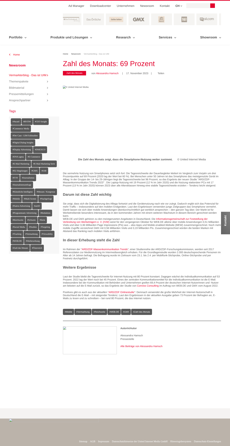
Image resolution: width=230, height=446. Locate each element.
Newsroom (147, 6)
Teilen (159, 73)
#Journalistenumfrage (22, 184)
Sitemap (83, 441)
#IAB (44, 170)
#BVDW (27, 121)
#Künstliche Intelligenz (23, 192)
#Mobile (16, 199)
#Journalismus (28, 177)
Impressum (103, 441)
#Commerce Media (21, 128)
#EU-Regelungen (20, 170)
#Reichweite (18, 220)
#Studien (33, 227)
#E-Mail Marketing (21, 163)
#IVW (15, 177)
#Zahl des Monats (20, 248)
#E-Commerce (34, 156)
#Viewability (47, 234)
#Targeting (45, 227)
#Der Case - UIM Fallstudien (25, 135)
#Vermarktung (31, 234)
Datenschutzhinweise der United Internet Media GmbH (140, 441)
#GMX (34, 170)
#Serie (42, 220)
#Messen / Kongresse (46, 192)
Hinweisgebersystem (180, 441)
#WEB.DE (17, 241)
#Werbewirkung (33, 241)
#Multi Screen (30, 199)
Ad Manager (76, 6)
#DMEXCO (40, 149)
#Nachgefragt (46, 199)
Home (16, 54)
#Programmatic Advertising (24, 213)
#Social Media (19, 227)
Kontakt (165, 6)
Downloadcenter (100, 6)
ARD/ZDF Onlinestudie (121, 292)
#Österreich (37, 248)
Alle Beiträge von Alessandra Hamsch (141, 346)
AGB (92, 441)
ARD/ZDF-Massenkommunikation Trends (105, 249)
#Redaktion (45, 213)
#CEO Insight (41, 121)
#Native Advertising (21, 206)
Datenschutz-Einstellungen (207, 441)
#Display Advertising (22, 149)
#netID (37, 206)
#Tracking (17, 234)
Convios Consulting (148, 285)
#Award (16, 121)
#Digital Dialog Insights (23, 142)
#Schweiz (31, 220)
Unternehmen (125, 6)
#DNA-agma (18, 156)
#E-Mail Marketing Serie (44, 163)
